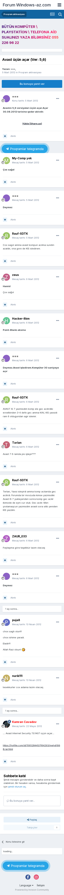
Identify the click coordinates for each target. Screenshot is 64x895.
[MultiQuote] (5, 136)
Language (26, 885)
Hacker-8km (21, 318)
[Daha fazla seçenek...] (57, 99)
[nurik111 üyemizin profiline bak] (6, 678)
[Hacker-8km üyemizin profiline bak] (6, 320)
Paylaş (33, 819)
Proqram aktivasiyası (29, 72)
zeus (15, 275)
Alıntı (13, 136)
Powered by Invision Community (32, 889)
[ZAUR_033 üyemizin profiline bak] (6, 538)
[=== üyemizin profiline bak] (6, 98)
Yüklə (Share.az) (32, 123)
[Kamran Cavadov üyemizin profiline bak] (6, 724)
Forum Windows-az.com (27, 4)
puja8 (16, 620)
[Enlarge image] (23, 649)
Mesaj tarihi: (25, 162)
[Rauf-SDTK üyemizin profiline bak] (6, 235)
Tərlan (17, 442)
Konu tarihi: (25, 100)
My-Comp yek (22, 158)
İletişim (41, 885)
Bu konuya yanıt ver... (22, 800)
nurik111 (17, 676)
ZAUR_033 (19, 536)
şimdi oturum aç (17, 786)
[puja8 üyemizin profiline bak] (6, 622)
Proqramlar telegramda (26, 149)
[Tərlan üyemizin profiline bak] (6, 444)
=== (13, 69)
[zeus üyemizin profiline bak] (6, 277)
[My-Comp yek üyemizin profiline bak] (6, 160)
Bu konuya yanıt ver (32, 83)
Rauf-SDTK (20, 233)
